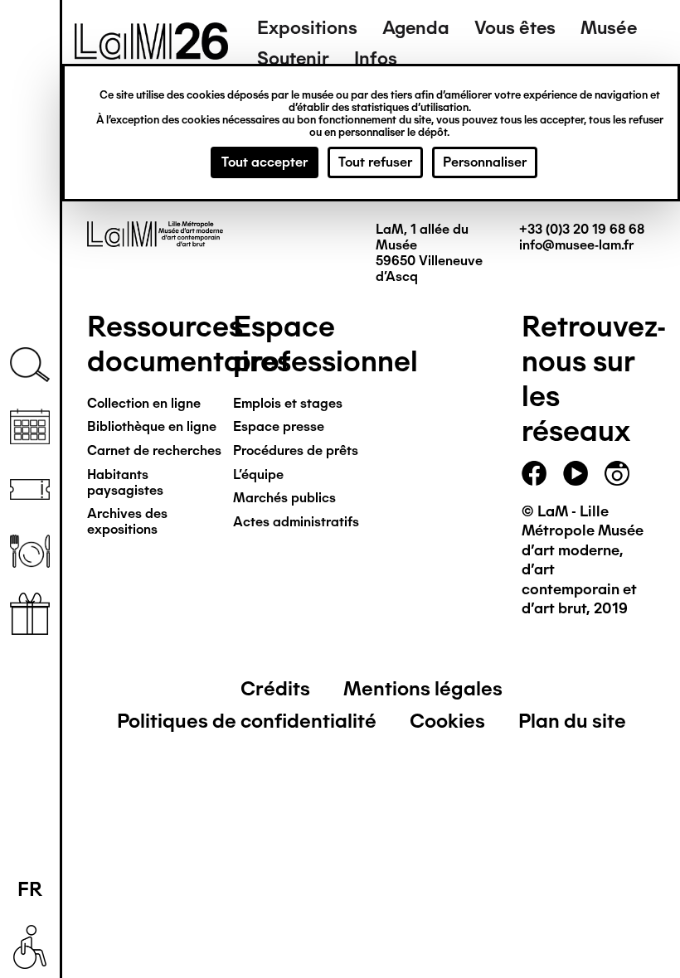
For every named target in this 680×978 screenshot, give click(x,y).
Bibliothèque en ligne (151, 426)
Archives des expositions (127, 521)
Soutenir (293, 58)
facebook (534, 473)
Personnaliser (485, 162)
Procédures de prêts (295, 450)
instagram (617, 473)
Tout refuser (375, 162)
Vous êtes (515, 28)
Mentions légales (423, 688)
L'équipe (258, 474)
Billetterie (30, 489)
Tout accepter (264, 162)
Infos (375, 58)
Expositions (307, 28)
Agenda (415, 28)
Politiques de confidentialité (246, 721)
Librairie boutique (30, 614)
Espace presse (278, 426)
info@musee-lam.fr (576, 245)
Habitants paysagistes (125, 482)
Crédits (275, 688)
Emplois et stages (287, 403)
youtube (575, 473)
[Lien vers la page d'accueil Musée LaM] (151, 54)
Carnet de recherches (154, 450)
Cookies (447, 721)
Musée (608, 28)
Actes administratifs (296, 522)
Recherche (30, 365)
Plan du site (572, 721)
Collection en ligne (144, 403)
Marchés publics (284, 498)
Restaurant (30, 551)
